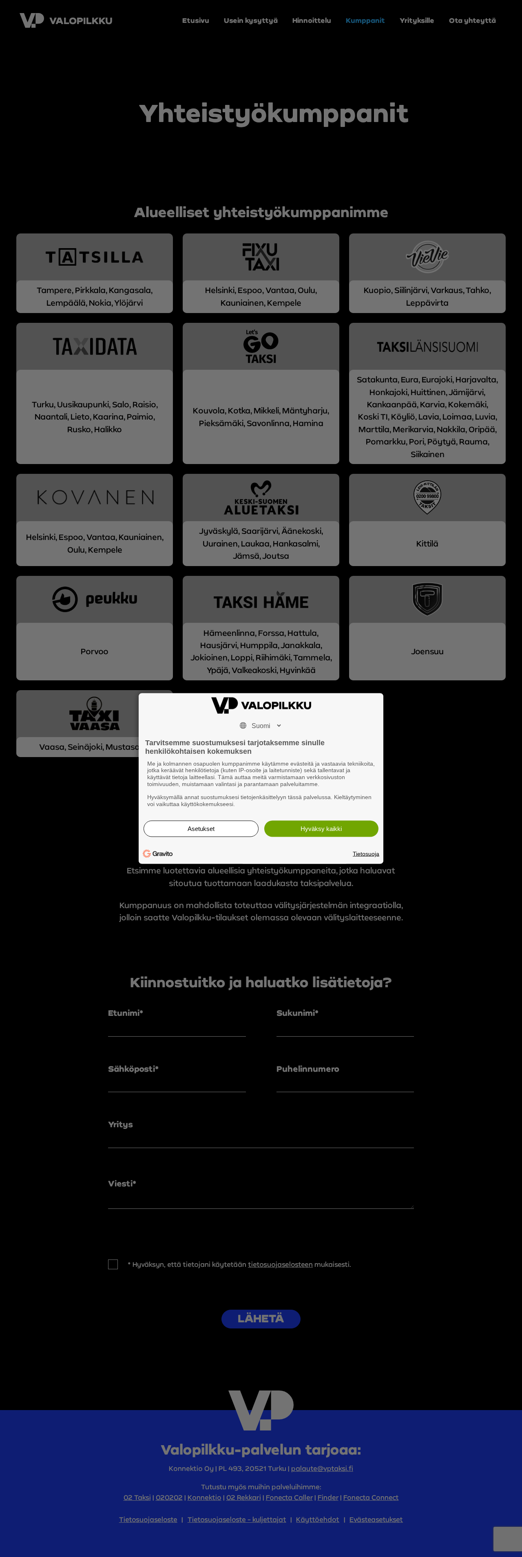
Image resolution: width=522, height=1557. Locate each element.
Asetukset (201, 828)
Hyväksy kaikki (321, 828)
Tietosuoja (366, 854)
